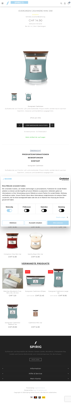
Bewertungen (35, 158)
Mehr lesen (35, 359)
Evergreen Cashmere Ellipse (35, 291)
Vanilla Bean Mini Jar (35, 254)
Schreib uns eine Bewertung (35, 16)
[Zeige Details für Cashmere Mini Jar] (35, 309)
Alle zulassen (58, 223)
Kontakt (35, 161)
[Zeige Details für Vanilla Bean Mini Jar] (35, 241)
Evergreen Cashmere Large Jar (58, 292)
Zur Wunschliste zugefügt (52, 125)
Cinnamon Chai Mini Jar (12, 254)
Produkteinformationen (35, 154)
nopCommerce (40, 388)
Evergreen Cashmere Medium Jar (12, 323)
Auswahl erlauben (35, 223)
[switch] (26, 210)
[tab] (35, 150)
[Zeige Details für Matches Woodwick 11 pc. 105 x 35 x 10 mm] (12, 278)
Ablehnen (13, 223)
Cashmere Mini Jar (35, 323)
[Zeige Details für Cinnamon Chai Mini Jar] (12, 241)
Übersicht (35, 151)
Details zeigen (60, 217)
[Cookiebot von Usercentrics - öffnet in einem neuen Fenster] (61, 179)
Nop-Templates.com (40, 390)
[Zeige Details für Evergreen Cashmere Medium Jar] (12, 309)
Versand (39, 24)
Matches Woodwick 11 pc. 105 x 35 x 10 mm (13, 292)
